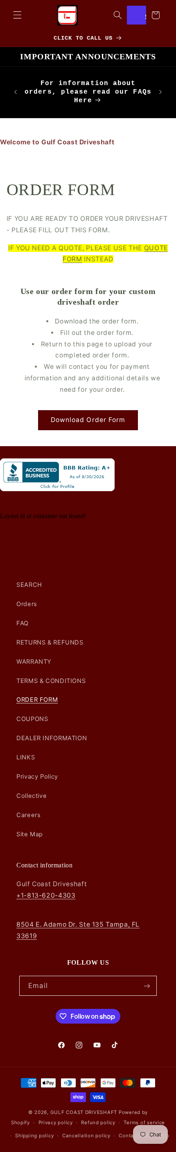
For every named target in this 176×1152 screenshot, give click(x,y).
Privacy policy (55, 1122)
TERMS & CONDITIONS (51, 681)
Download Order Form (88, 420)
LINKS (25, 757)
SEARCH (29, 584)
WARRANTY (34, 661)
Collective (31, 795)
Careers (28, 815)
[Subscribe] (146, 986)
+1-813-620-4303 (45, 895)
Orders (26, 604)
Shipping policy (34, 1136)
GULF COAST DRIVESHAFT (83, 1112)
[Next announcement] (160, 92)
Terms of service (144, 1122)
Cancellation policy (86, 1136)
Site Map (29, 834)
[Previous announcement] (16, 92)
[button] (17, 15)
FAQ (22, 623)
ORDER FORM (37, 699)
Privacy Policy (37, 776)
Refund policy (98, 1122)
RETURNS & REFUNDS (49, 642)
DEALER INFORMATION (51, 738)
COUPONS (32, 719)
